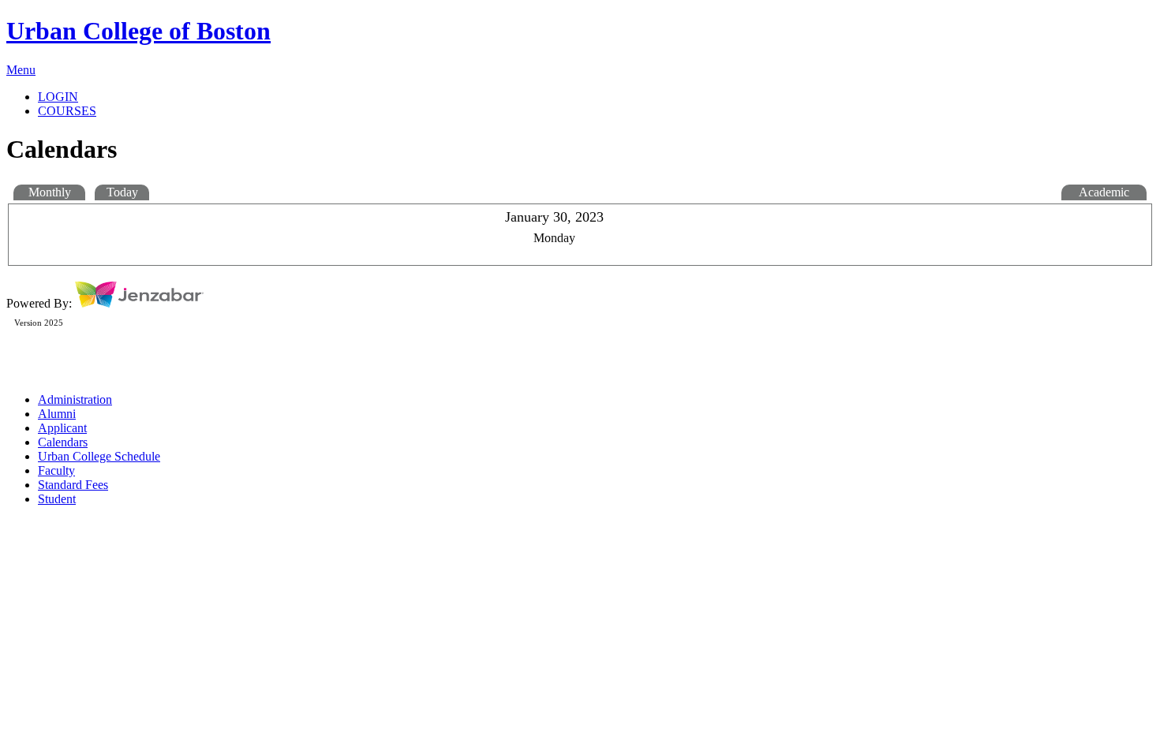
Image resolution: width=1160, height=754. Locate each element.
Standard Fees (73, 484)
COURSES (67, 111)
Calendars (63, 442)
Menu (21, 70)
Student (57, 499)
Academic (1104, 192)
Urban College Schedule (99, 456)
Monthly (49, 192)
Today (122, 192)
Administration (75, 399)
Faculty (56, 470)
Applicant (62, 428)
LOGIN (58, 96)
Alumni (57, 413)
